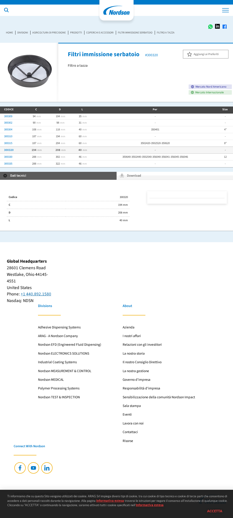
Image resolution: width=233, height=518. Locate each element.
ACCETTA (214, 511)
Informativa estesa (110, 501)
